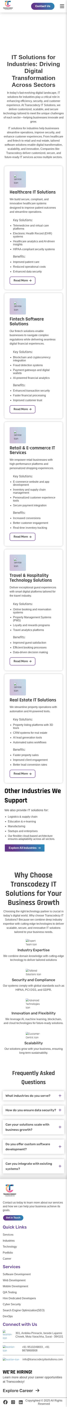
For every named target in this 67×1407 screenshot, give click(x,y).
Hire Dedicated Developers (19, 1298)
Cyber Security (12, 1304)
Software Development (17, 1274)
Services (8, 1234)
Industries (9, 1240)
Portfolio (8, 1252)
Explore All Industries (23, 847)
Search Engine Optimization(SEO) (23, 1310)
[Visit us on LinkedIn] (21, 1402)
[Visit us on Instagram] (13, 1402)
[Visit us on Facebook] (5, 1402)
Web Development (14, 1280)
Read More (21, 280)
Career (7, 1258)
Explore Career (18, 1390)
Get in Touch (13, 1217)
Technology (10, 1246)
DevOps (8, 1316)
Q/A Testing (10, 1292)
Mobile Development (15, 1286)
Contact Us (42, 6)
